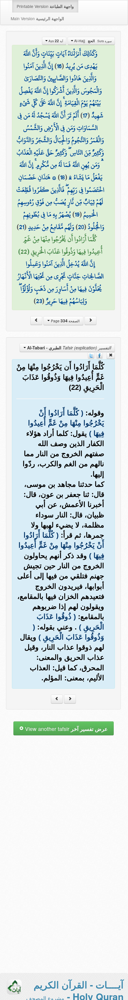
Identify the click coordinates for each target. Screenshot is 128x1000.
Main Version (37, 18)
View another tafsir (66, 728)
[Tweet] (91, 355)
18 (62, 177)
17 (85, 115)
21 (21, 226)
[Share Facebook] (99, 355)
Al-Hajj (92, 40)
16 (59, 66)
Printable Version (45, 6)
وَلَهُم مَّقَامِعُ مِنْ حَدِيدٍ (51, 226)
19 (77, 214)
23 (39, 300)
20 (81, 226)
